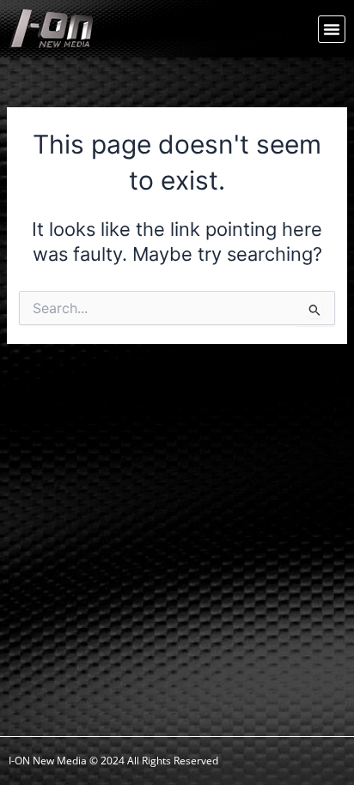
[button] (331, 29)
